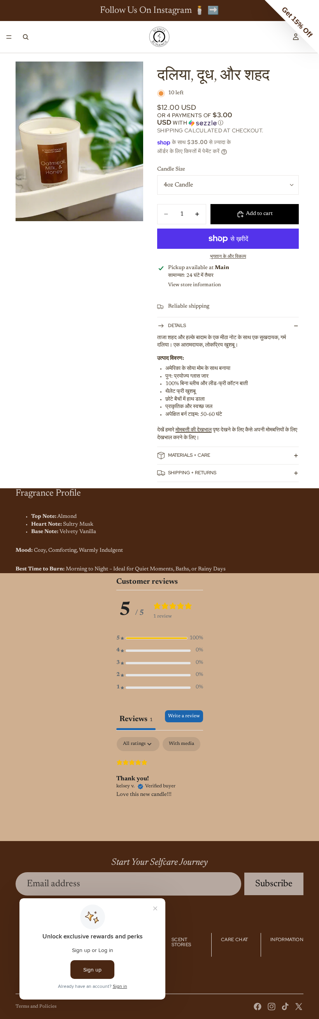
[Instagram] (271, 1006)
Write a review (184, 716)
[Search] (25, 37)
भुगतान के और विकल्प (228, 256)
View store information (194, 284)
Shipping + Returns (192, 473)
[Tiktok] (285, 1006)
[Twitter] (298, 1006)
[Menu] (9, 37)
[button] (228, 119)
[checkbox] (181, 744)
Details (177, 325)
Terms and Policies (36, 1006)
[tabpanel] (159, 787)
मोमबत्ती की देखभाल (193, 430)
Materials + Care (189, 455)
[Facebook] (257, 1006)
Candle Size (171, 169)
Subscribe (274, 884)
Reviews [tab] (135, 719)
